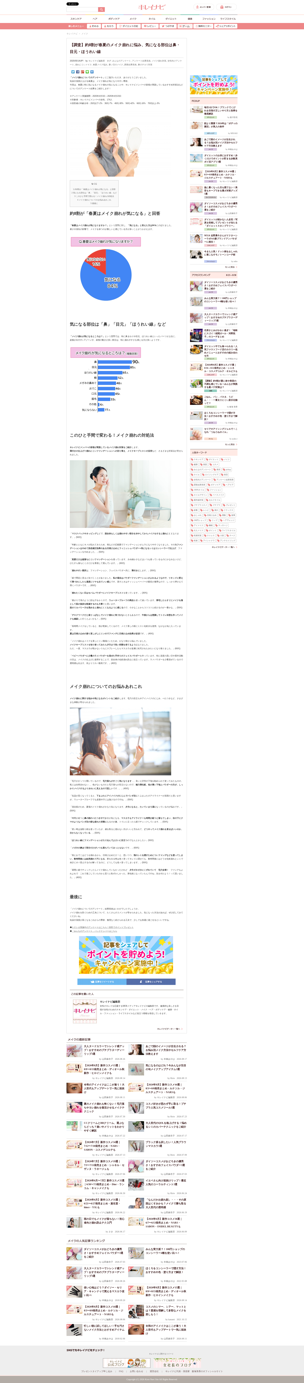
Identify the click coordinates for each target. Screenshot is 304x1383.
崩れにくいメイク (83, 64)
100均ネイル (199, 490)
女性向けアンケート (202, 480)
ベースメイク (218, 495)
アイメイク (198, 525)
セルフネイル (214, 500)
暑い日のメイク (116, 64)
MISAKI (234, 133)
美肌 (205, 464)
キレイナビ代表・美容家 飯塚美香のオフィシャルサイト (194, 1371)
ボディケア (215, 485)
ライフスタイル (228, 530)
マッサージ (223, 525)
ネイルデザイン (200, 495)
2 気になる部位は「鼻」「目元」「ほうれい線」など (94, 193)
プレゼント (230, 505)
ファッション (215, 490)
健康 (196, 464)
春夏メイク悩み (100, 64)
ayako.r (235, 439)
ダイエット (213, 459)
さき (111, 1231)
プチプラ (216, 505)
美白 (216, 510)
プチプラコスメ (200, 505)
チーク (232, 535)
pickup (228, 469)
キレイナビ (72, 33)
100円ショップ (200, 520)
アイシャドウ (209, 540)
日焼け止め (211, 515)
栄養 (196, 510)
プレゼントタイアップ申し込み (96, 1371)
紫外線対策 (198, 500)
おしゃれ (197, 515)
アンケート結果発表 (141, 61)
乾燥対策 (197, 535)
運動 (224, 515)
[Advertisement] (214, 52)
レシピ (206, 510)
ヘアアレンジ (228, 520)
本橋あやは (169, 1059)
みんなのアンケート (121, 61)
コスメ (215, 464)
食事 (233, 515)
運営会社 (154, 1371)
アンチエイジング (227, 540)
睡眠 (211, 525)
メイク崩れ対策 (159, 61)
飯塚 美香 (233, 407)
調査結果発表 (130, 64)
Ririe (172, 1078)
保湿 (226, 475)
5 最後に (94, 203)
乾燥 (196, 540)
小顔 (222, 535)
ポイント (212, 530)
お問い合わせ (136, 1371)
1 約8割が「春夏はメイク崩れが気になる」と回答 (94, 189)
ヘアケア (229, 485)
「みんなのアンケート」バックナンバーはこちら (94, 931)
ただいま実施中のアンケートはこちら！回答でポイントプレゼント (103, 927)
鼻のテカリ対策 (145, 64)
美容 (218, 469)
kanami (171, 1319)
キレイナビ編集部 (96, 61)
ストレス (211, 535)
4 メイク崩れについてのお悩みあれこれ (94, 200)
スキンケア (198, 459)
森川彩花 (234, 117)
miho (236, 261)
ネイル (197, 475)
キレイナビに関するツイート (161, 1354)
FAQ (121, 1371)
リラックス (228, 510)
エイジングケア (211, 475)
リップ (214, 520)
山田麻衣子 (107, 1059)
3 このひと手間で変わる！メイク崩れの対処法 (94, 196)
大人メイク (198, 530)
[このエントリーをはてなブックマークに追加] (92, 72)
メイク (227, 459)
